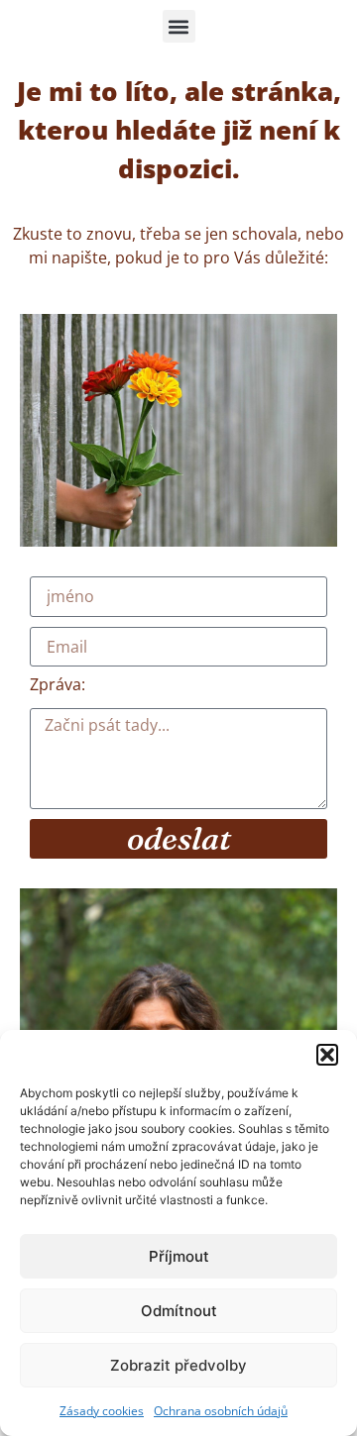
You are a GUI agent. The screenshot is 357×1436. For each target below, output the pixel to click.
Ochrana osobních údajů (221, 1410)
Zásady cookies (102, 1410)
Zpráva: (57, 685)
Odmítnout (179, 1310)
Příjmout (179, 1256)
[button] (327, 1055)
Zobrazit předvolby (178, 1365)
